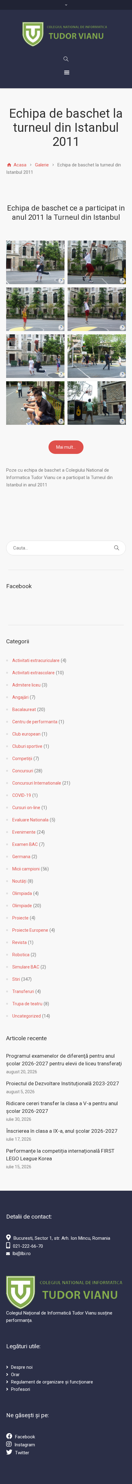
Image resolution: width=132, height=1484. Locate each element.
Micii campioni (26, 868)
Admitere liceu (26, 685)
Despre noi (22, 1367)
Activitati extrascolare (33, 672)
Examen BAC (25, 844)
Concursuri (22, 770)
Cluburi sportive (27, 746)
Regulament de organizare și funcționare (52, 1382)
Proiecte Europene (30, 930)
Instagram (24, 1445)
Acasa (19, 165)
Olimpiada (22, 893)
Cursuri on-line (26, 807)
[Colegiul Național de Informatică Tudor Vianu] (66, 34)
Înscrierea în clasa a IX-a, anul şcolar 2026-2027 (62, 1131)
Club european (26, 734)
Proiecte (20, 917)
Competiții (22, 758)
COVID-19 (21, 795)
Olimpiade (22, 905)
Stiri (16, 979)
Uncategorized (26, 1016)
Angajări (20, 697)
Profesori (20, 1389)
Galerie (42, 165)
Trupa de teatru (27, 1003)
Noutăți (19, 881)
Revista (19, 942)
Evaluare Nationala (30, 819)
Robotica (20, 954)
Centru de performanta (34, 721)
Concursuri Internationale (36, 783)
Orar (15, 1374)
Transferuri (23, 991)
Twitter (22, 1452)
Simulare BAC (25, 967)
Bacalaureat (24, 709)
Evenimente (24, 832)
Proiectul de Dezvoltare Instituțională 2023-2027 (62, 1083)
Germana (21, 856)
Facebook (25, 1437)
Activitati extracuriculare (36, 660)
